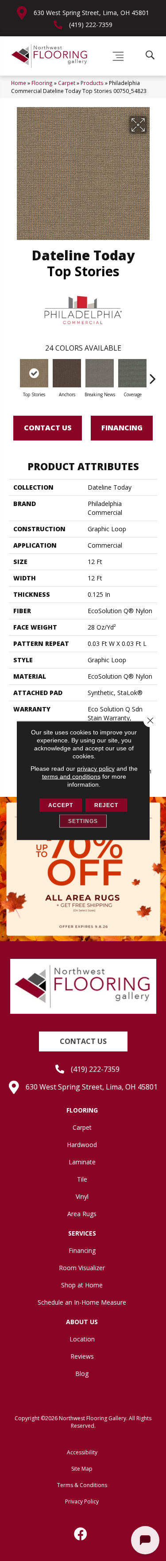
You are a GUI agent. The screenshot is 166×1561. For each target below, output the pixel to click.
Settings (83, 821)
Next (152, 374)
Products (92, 82)
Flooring (42, 82)
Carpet (66, 82)
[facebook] (81, 1534)
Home (18, 82)
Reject (106, 805)
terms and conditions (71, 776)
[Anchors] (66, 373)
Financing (122, 428)
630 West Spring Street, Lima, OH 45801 (91, 12)
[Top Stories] (34, 373)
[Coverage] (132, 373)
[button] (83, 1041)
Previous (13, 374)
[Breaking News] (99, 373)
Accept (60, 805)
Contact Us (48, 428)
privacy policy (96, 768)
